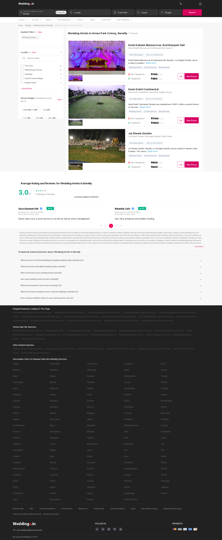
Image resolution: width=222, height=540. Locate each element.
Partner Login (18, 509)
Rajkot (52, 487)
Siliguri (90, 493)
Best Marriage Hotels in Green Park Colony (48, 321)
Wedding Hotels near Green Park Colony (157, 321)
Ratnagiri (17, 394)
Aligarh (53, 376)
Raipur (15, 487)
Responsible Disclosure (172, 509)
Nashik (164, 468)
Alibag (52, 394)
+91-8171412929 (155, 99)
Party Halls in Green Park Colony (91, 349)
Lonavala (128, 413)
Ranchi (164, 475)
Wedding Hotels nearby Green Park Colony (121, 321)
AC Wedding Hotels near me (79, 331)
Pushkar (90, 401)
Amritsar (90, 468)
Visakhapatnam (130, 468)
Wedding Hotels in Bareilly (43, 25)
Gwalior (127, 487)
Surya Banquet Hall (28, 208)
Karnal (52, 481)
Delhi (126, 431)
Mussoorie (55, 419)
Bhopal (164, 462)
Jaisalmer (128, 364)
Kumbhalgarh (166, 401)
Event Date (122, 12)
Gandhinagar (129, 493)
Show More (199, 246)
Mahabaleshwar (131, 425)
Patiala (164, 394)
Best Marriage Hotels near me (131, 335)
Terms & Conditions (47, 509)
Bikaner (53, 413)
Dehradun (128, 481)
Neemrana (165, 413)
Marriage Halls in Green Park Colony (61, 349)
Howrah (90, 481)
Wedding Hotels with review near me (169, 331)
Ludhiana (17, 462)
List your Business (117, 509)
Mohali (16, 413)
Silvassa (17, 431)
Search (192, 12)
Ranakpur (54, 401)
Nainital (90, 388)
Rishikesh (128, 419)
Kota (163, 364)
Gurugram (91, 462)
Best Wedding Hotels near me (47, 335)
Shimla (53, 493)
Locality (77, 12)
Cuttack (164, 493)
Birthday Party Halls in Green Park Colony (154, 349)
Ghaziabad (128, 444)
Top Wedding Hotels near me (105, 331)
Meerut (90, 475)
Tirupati (164, 376)
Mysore (90, 407)
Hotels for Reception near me (158, 335)
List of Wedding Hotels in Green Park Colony (156, 317)
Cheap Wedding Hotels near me (103, 335)
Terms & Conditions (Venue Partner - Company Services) (36, 514)
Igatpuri (16, 419)
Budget (168, 12)
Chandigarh (18, 450)
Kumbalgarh (18, 382)
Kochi (15, 481)
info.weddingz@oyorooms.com (29, 530)
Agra (52, 456)
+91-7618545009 (156, 55)
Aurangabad (55, 499)
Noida (163, 456)
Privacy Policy (66, 509)
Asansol (16, 407)
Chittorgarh (55, 364)
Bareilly (28, 25)
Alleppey (91, 413)
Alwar (15, 376)
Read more (151, 63)
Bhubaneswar (19, 468)
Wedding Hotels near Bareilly (33, 339)
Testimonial (106, 20)
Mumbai (90, 431)
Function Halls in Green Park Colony (35, 353)
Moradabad (55, 431)
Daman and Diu (130, 499)
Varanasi (54, 468)
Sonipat (164, 425)
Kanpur (90, 456)
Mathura (16, 370)
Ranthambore (19, 425)
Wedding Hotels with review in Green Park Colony (41, 317)
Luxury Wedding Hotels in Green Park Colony (81, 317)
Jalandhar (91, 487)
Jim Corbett (92, 364)
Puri (125, 450)
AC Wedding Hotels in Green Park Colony (103, 313)
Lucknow (17, 444)
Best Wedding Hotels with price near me (135, 331)
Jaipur (163, 438)
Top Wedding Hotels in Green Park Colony (139, 313)
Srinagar (164, 388)
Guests (144, 12)
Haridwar (165, 419)
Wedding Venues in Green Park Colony (28, 349)
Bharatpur (54, 407)
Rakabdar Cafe (122, 208)
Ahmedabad (92, 444)
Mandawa (54, 370)
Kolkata (16, 438)
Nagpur (53, 450)
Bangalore (54, 438)
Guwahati (17, 475)
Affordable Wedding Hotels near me (27, 331)
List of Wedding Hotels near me (75, 335)
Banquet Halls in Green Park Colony (121, 349)
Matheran (54, 388)
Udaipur (16, 456)
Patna (89, 450)
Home (20, 25)
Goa (162, 444)
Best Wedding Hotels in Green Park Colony (119, 317)
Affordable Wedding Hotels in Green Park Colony (32, 313)
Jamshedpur (129, 388)
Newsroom (83, 509)
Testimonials (99, 509)
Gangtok (127, 394)
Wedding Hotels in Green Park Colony (70, 313)
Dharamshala (129, 376)
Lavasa (127, 382)
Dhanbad (91, 382)
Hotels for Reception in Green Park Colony (84, 321)
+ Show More (26, 88)
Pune (126, 438)
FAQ (31, 509)
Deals (92, 20)
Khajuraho (91, 425)
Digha (126, 370)
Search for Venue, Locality (33, 11)
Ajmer (15, 388)
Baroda (53, 462)
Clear (40, 32)
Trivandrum (129, 407)
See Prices (192, 76)
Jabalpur (165, 487)
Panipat (90, 499)
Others (164, 407)
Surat (126, 456)
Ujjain (15, 499)
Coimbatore (18, 493)
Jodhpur (127, 475)
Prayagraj (165, 481)
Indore (53, 444)
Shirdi (52, 425)
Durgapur (91, 376)
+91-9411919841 (155, 143)
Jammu (164, 370)
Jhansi (90, 419)
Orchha (164, 382)
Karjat (89, 394)
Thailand (16, 401)
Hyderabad (166, 431)
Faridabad (128, 462)
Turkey (127, 401)
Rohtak (16, 364)
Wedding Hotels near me (55, 331)
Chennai (90, 438)
